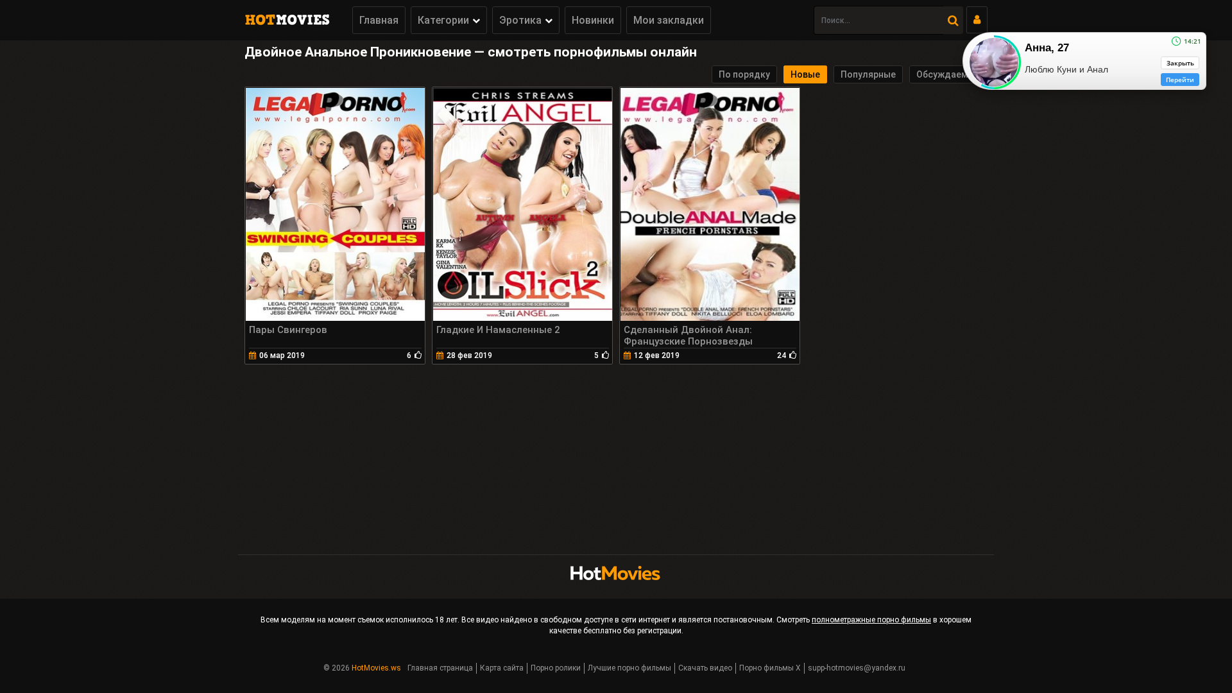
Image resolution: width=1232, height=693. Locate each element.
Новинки (593, 20)
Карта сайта (502, 667)
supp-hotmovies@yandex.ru (856, 667)
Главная (378, 20)
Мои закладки (668, 20)
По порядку (744, 74)
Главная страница (440, 667)
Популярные (868, 74)
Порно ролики (556, 667)
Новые (805, 74)
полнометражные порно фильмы (871, 619)
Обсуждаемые (948, 74)
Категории (443, 20)
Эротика (520, 20)
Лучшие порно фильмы (629, 667)
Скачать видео (705, 667)
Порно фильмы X (770, 667)
